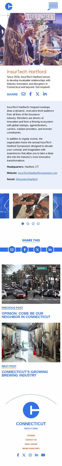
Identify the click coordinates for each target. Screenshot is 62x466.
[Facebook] (30, 94)
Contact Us (31, 440)
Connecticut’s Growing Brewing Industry (25, 373)
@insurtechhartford (26, 179)
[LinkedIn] (45, 94)
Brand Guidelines (31, 448)
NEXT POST (9, 366)
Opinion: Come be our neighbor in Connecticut (26, 315)
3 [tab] (33, 223)
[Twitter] (37, 94)
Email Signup (31, 444)
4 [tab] (38, 223)
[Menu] (53, 6)
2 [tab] (28, 223)
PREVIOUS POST (12, 307)
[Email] (23, 94)
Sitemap (31, 435)
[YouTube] (43, 455)
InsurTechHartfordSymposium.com (38, 172)
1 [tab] (23, 223)
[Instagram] (30, 455)
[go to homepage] (8, 6)
